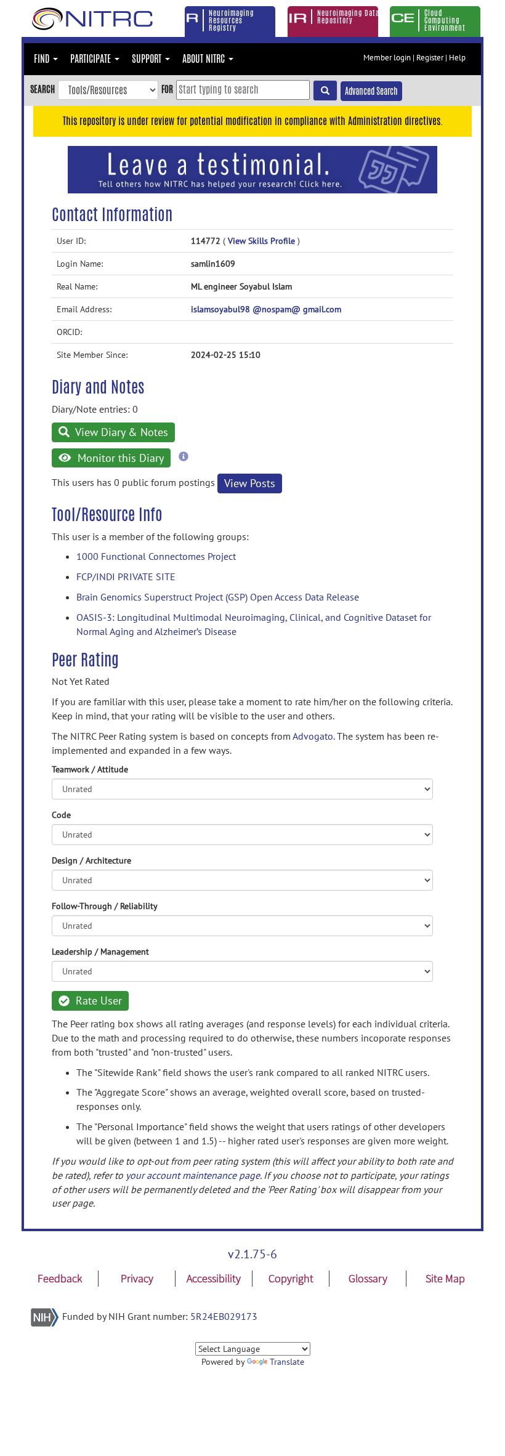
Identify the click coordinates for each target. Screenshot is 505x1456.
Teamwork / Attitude (90, 769)
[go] (325, 90)
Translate (287, 1361)
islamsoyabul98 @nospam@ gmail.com (266, 309)
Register (429, 57)
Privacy (137, 1278)
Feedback (60, 1278)
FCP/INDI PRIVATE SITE (126, 576)
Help (457, 57)
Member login (387, 57)
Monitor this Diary (119, 458)
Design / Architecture (91, 860)
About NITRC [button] (204, 59)
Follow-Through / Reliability (105, 906)
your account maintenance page (193, 1175)
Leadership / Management (100, 951)
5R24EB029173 (223, 1316)
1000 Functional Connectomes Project (156, 556)
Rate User (97, 1000)
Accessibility (214, 1278)
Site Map (445, 1278)
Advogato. (313, 736)
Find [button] (43, 59)
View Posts (249, 483)
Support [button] (148, 59)
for (167, 89)
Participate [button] (91, 59)
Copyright (291, 1278)
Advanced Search (371, 91)
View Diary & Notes (120, 432)
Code (61, 814)
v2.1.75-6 (252, 1254)
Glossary (368, 1278)
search (42, 89)
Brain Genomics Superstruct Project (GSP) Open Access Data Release (217, 597)
